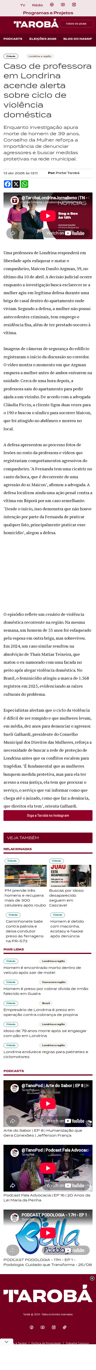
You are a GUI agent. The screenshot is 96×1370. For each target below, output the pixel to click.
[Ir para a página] (52, 4)
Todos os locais (76, 23)
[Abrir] (63, 4)
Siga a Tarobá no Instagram (48, 815)
